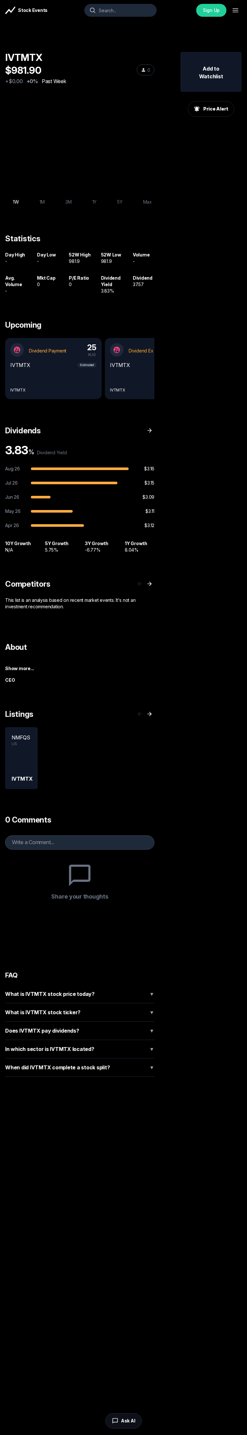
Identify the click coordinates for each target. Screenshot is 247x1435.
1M (42, 202)
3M (68, 202)
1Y (94, 202)
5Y (120, 202)
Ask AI (128, 1420)
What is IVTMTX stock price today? (79, 994)
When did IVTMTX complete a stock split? (79, 1067)
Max (147, 202)
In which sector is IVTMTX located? (79, 1049)
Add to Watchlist (211, 72)
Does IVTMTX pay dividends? (79, 1030)
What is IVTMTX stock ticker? (79, 1012)
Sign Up (211, 10)
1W (16, 202)
